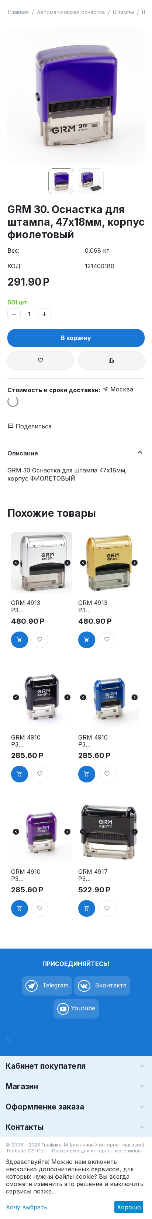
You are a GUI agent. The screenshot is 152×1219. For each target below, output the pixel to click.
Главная (18, 12)
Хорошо (129, 1207)
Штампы (123, 12)
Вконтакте (110, 985)
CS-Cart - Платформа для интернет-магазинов (84, 1151)
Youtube (82, 1008)
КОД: (14, 266)
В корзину (76, 337)
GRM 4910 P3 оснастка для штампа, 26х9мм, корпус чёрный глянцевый (27, 741)
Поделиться (32, 426)
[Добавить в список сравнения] (111, 360)
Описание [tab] (22, 453)
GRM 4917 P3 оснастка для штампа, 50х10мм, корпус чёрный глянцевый (94, 875)
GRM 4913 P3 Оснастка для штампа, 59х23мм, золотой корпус (92, 606)
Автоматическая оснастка (71, 12)
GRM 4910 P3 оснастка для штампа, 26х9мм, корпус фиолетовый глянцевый (27, 875)
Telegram (55, 985)
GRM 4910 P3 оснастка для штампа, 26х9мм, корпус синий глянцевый (94, 741)
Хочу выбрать (26, 1207)
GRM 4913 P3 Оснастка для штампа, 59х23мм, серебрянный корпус (26, 606)
